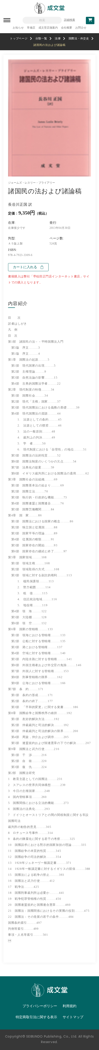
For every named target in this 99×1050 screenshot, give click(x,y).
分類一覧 (41, 38)
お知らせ (18, 27)
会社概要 (66, 27)
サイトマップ (73, 1017)
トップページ (18, 38)
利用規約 (69, 1006)
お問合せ (80, 27)
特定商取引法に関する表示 (36, 1017)
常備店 (31, 27)
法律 (58, 38)
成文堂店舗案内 (48, 27)
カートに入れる (25, 267)
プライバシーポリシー (40, 1006)
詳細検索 (69, 19)
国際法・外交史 (79, 38)
